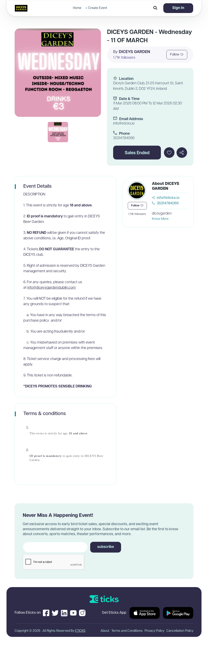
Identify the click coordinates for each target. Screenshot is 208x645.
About (105, 631)
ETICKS (80, 631)
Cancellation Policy (179, 631)
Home (77, 8)
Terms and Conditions (127, 631)
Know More (160, 219)
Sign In (178, 8)
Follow (174, 54)
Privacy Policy (154, 631)
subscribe (105, 547)
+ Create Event (96, 8)
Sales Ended (137, 153)
